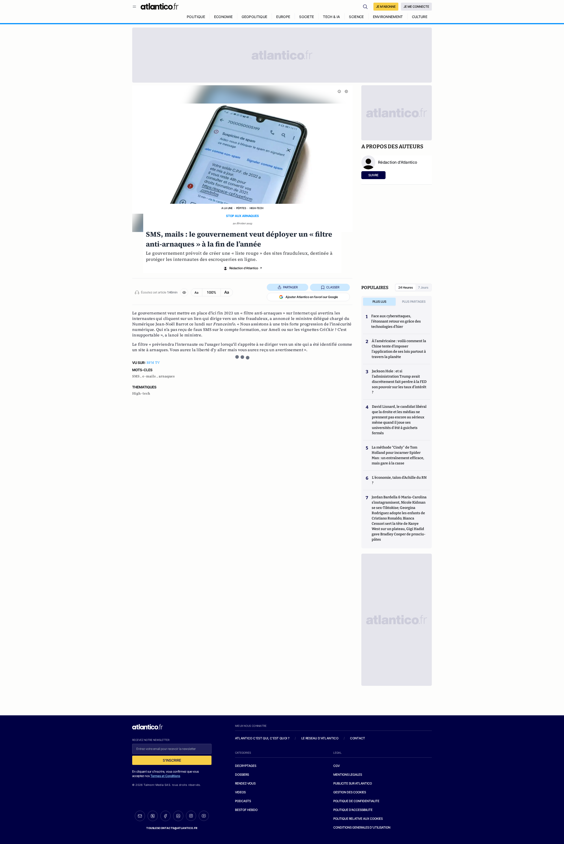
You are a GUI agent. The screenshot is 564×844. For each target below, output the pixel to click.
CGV (336, 766)
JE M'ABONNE (386, 6)
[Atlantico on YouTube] (204, 816)
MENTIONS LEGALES (347, 774)
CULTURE (419, 17)
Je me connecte (416, 6)
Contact (357, 738)
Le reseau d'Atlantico (319, 738)
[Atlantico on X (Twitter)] (153, 816)
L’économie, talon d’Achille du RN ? (399, 480)
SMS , (137, 376)
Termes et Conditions (165, 776)
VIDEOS (240, 792)
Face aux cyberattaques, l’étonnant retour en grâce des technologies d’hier (396, 321)
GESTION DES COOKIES (349, 792)
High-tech (256, 208)
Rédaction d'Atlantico (243, 268)
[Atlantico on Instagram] (191, 816)
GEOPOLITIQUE (254, 17)
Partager (290, 287)
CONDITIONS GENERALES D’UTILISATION (361, 827)
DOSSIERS (242, 774)
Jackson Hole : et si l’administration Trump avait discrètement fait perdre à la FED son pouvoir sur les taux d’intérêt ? (399, 381)
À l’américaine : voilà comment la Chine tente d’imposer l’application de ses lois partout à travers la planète (399, 349)
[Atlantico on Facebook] (165, 816)
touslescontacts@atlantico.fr (171, 828)
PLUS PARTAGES (414, 301)
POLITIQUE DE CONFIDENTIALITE (356, 801)
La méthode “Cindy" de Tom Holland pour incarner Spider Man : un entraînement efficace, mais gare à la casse (398, 455)
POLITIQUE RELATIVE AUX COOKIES (358, 818)
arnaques (167, 376)
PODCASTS (243, 801)
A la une (227, 208)
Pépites (241, 208)
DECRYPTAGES (245, 766)
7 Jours (423, 287)
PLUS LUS (379, 301)
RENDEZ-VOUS (245, 783)
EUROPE (283, 17)
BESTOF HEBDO (246, 810)
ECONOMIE (223, 17)
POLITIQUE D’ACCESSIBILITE (353, 810)
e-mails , (150, 376)
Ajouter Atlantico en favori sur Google (312, 297)
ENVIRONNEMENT (388, 17)
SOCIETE (306, 17)
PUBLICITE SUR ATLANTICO (352, 783)
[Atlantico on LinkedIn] (178, 816)
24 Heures (405, 287)
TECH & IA (331, 17)
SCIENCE (356, 17)
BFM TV (153, 362)
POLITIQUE (196, 17)
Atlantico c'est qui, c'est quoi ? (262, 738)
